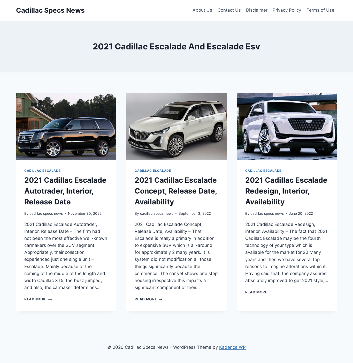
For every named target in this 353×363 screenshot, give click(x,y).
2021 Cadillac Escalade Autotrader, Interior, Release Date (65, 191)
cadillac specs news (46, 213)
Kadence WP (232, 347)
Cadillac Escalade (42, 171)
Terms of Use (320, 10)
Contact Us (229, 10)
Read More (38, 299)
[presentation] (66, 126)
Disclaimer (256, 10)
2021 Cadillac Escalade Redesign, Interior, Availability (286, 191)
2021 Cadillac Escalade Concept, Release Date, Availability (176, 191)
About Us (202, 10)
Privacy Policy (287, 10)
